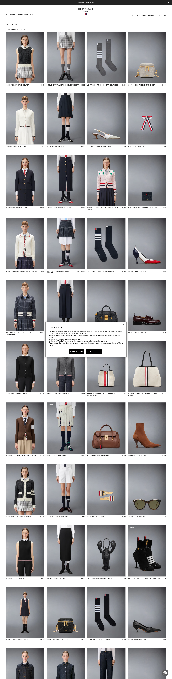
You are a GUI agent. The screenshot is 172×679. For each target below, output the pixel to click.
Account (159, 15)
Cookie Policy (60, 335)
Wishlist (151, 15)
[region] (86, 339)
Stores (137, 15)
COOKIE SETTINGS (76, 351)
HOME (26, 15)
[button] (165, 673)
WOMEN (12, 15)
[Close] (123, 324)
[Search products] (133, 15)
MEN (7, 15)
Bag (165, 15)
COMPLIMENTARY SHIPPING (86, 2)
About (144, 15)
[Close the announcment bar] (168, 2)
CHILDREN (20, 15)
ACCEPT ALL (94, 351)
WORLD (32, 15)
